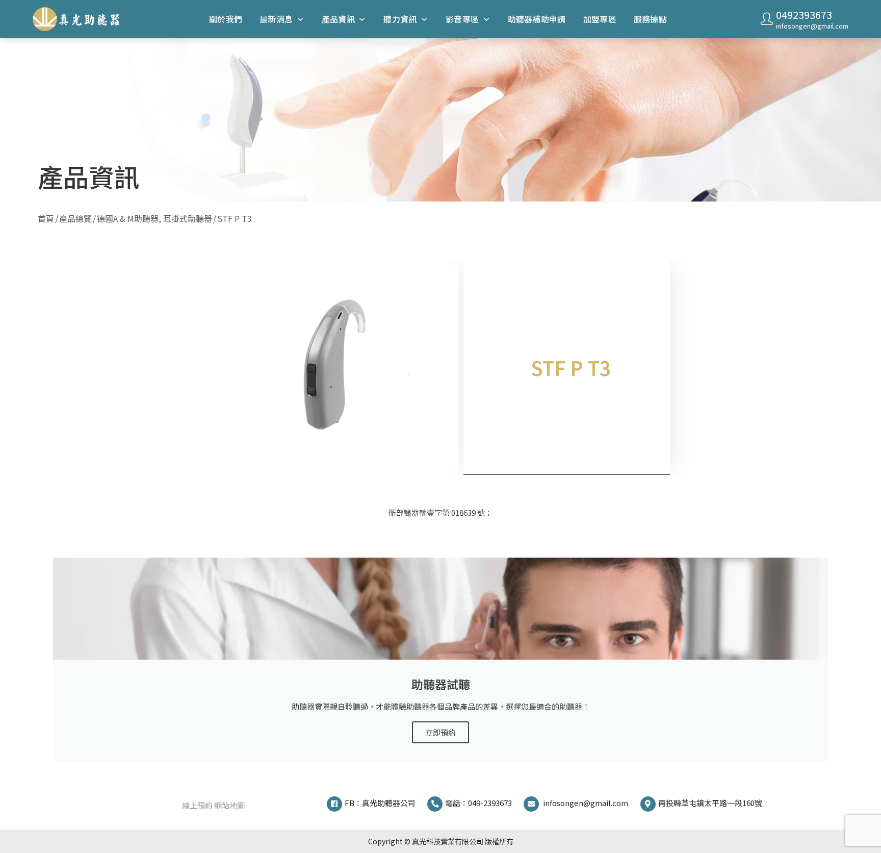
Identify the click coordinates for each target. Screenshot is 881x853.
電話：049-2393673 (478, 802)
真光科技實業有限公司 (447, 841)
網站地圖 (229, 805)
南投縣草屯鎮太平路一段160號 (710, 802)
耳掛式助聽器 (187, 218)
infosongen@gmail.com (812, 26)
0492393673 (804, 14)
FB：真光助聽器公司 (380, 802)
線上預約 (197, 805)
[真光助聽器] (80, 19)
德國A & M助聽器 (128, 218)
